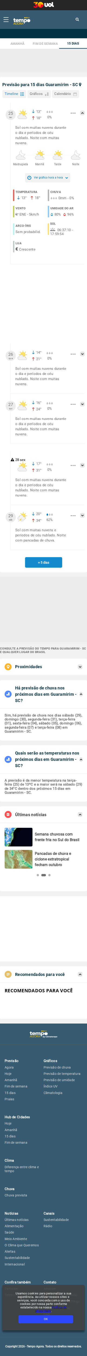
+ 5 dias (43, 562)
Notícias (11, 1213)
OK (46, 1319)
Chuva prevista (16, 1195)
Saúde (9, 1232)
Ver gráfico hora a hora (48, 177)
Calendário (62, 94)
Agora (9, 1067)
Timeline (11, 94)
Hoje (8, 1074)
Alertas (10, 1251)
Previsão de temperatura (62, 1074)
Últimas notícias (17, 1220)
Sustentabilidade (17, 1258)
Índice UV (51, 1086)
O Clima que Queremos (22, 1245)
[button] (38, 875)
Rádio (48, 1226)
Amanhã (17, 43)
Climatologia (53, 1093)
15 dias (73, 43)
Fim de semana (45, 43)
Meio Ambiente (16, 1239)
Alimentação (14, 1226)
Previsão (12, 1061)
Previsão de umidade (59, 1080)
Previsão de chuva (57, 1067)
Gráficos (36, 94)
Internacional (15, 1264)
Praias (9, 1099)
